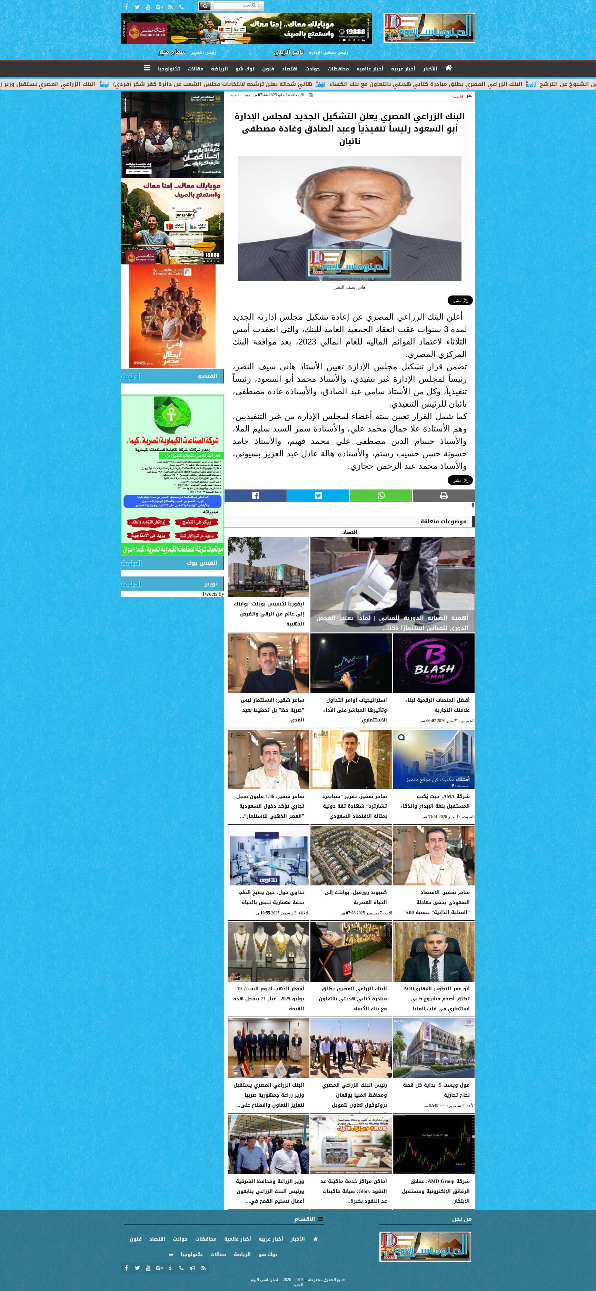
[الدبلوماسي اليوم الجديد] (172, 134)
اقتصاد (457, 96)
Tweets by (213, 594)
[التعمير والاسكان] (172, 316)
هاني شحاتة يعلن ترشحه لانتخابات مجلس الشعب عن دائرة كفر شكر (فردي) (311, 84)
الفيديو (208, 376)
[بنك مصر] (172, 221)
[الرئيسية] (449, 68)
